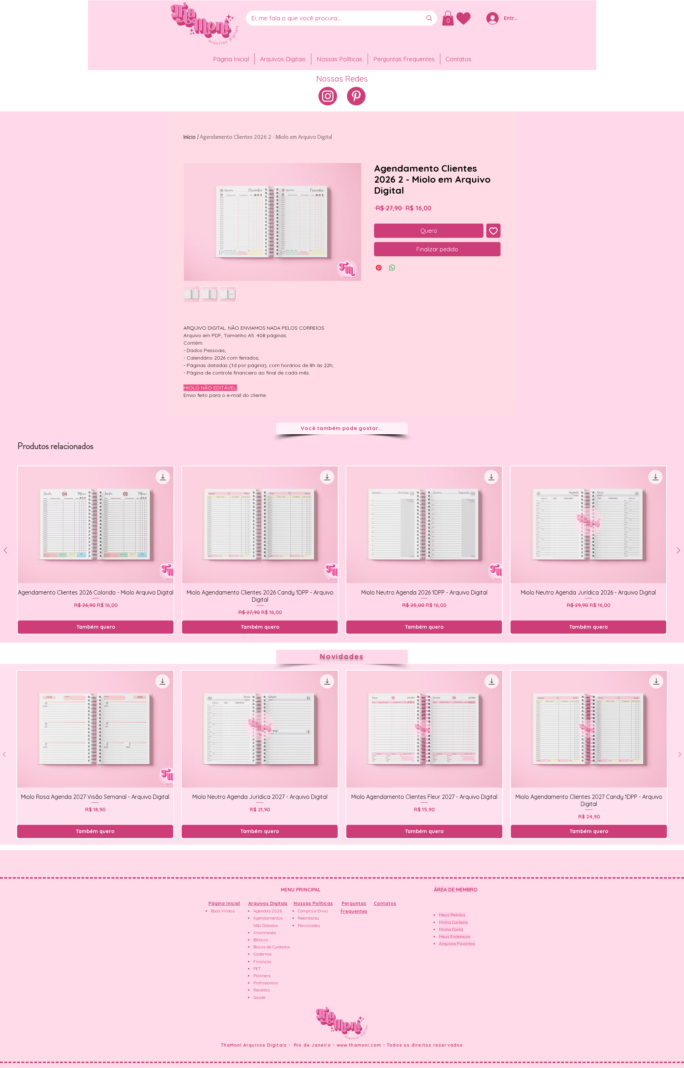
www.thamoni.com (359, 1045)
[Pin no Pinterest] (378, 267)
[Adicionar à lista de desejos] (493, 231)
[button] (448, 18)
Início (189, 137)
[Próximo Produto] (678, 550)
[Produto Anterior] (5, 550)
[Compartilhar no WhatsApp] (392, 267)
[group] (342, 550)
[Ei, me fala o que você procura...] (429, 18)
